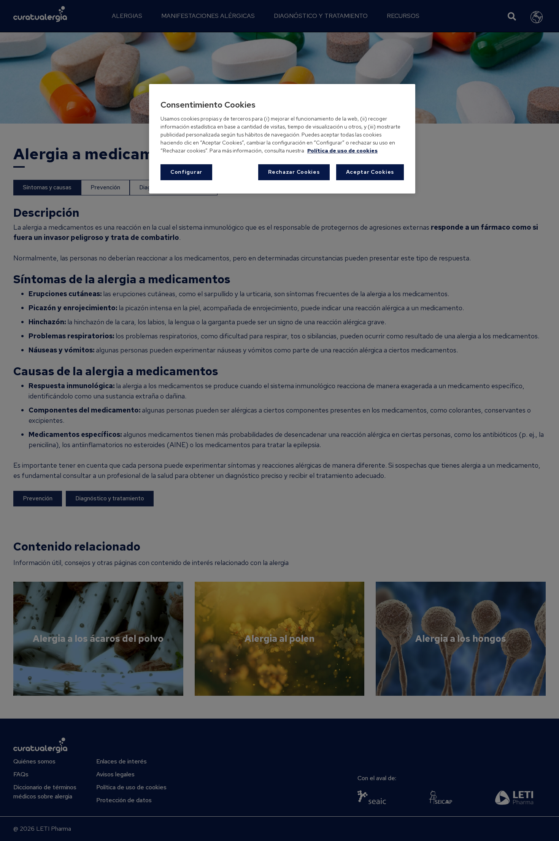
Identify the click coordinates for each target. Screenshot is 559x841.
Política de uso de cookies (342, 150)
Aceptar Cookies (370, 171)
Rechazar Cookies (293, 171)
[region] (282, 138)
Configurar (186, 171)
